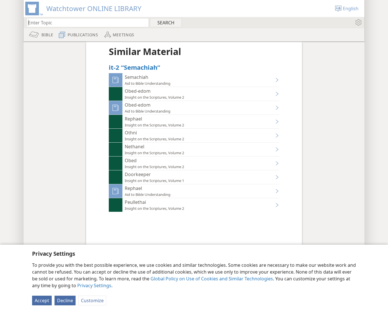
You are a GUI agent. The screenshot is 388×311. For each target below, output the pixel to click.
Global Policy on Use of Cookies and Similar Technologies (212, 279)
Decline (65, 300)
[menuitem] (358, 22)
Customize (92, 300)
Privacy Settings (94, 285)
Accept (42, 300)
